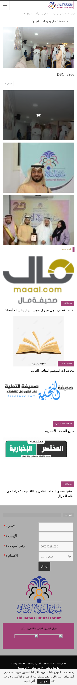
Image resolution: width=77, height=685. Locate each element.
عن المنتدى (48, 663)
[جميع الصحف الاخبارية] (38, 402)
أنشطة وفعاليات (16, 663)
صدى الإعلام (68, 303)
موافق (43, 681)
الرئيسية (60, 663)
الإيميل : (10, 536)
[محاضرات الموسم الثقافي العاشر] (38, 341)
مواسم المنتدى (33, 663)
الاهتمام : (11, 555)
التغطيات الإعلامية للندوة (63, 424)
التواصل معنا (22, 668)
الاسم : (10, 526)
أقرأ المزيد (29, 681)
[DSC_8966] (38, 168)
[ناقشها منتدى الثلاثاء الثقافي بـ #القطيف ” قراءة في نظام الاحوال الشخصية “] (38, 462)
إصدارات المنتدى (66, 363)
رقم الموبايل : (14, 545)
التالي (9, 83)
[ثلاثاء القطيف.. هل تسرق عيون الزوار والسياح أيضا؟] (38, 281)
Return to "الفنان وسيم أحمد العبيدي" (50, 21)
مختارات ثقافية (51, 668)
